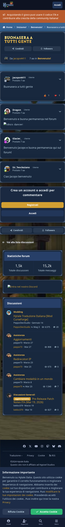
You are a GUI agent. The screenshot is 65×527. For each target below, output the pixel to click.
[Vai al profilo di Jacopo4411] (6, 58)
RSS (53, 455)
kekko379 (18, 405)
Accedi (32, 213)
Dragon (16, 109)
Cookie (41, 455)
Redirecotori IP (22, 359)
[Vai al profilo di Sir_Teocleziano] (7, 169)
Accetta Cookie (48, 511)
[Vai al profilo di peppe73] (8, 336)
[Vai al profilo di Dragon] (7, 111)
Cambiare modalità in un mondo (33, 379)
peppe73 (18, 342)
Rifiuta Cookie (16, 511)
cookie (6, 488)
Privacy (30, 455)
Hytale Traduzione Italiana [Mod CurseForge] (33, 317)
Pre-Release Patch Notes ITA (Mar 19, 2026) (34, 400)
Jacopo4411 (19, 58)
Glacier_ (16, 138)
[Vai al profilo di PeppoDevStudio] (8, 312)
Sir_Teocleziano (21, 167)
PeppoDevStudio (22, 322)
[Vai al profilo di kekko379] (8, 395)
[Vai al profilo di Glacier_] (7, 140)
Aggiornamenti (23, 339)
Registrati (32, 204)
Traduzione (15, 455)
